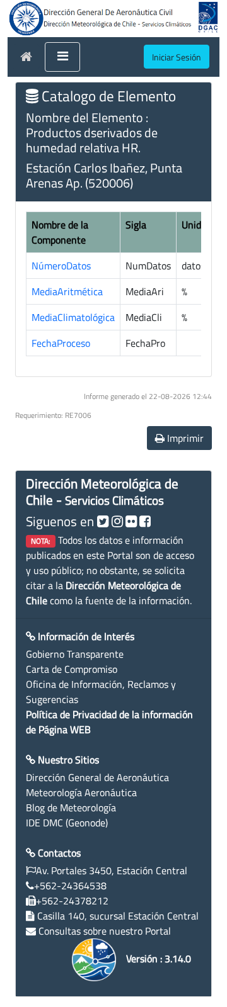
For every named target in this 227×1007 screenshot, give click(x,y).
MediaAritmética (67, 291)
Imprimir (184, 438)
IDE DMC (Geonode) (67, 822)
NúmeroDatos (61, 265)
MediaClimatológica (73, 317)
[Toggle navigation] (62, 57)
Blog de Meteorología (71, 807)
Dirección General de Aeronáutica (97, 777)
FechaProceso (61, 343)
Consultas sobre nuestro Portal (104, 930)
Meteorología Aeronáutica (81, 792)
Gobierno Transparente (75, 653)
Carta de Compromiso (71, 669)
